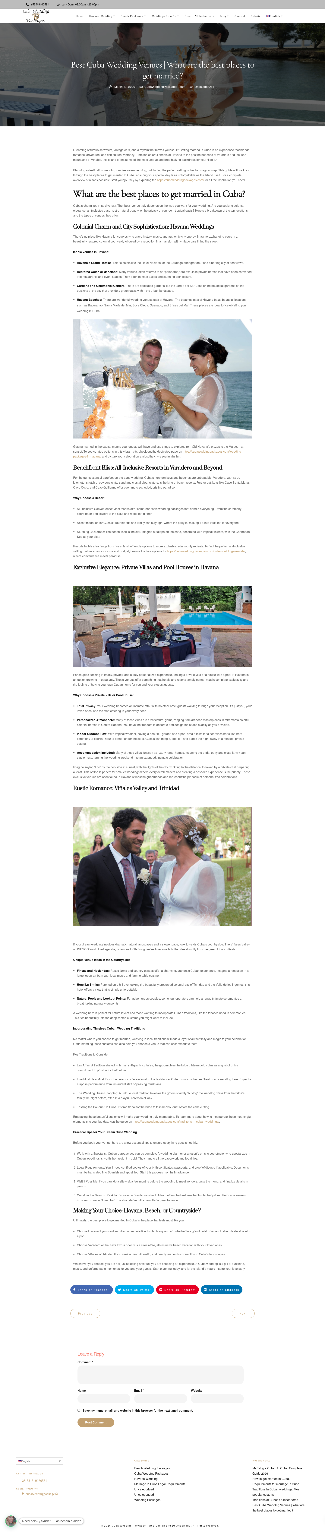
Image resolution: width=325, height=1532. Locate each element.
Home (80, 15)
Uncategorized (204, 86)
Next (243, 1313)
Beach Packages (132, 15)
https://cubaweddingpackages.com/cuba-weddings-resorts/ (206, 551)
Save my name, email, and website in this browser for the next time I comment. (138, 1410)
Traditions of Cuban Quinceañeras (275, 1500)
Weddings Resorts (164, 15)
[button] (11, 1521)
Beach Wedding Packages (152, 1468)
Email (139, 1390)
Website (196, 1390)
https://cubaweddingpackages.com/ (180, 180)
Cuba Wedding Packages (151, 1473)
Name (82, 1390)
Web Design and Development (170, 1525)
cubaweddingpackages (41, 1493)
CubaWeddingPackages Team (164, 86)
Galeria (256, 15)
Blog (223, 15)
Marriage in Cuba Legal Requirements (159, 1484)
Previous (85, 1313)
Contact (240, 15)
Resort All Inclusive (198, 15)
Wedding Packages (147, 1500)
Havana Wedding (100, 15)
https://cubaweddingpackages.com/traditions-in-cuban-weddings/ (176, 1121)
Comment (85, 1362)
